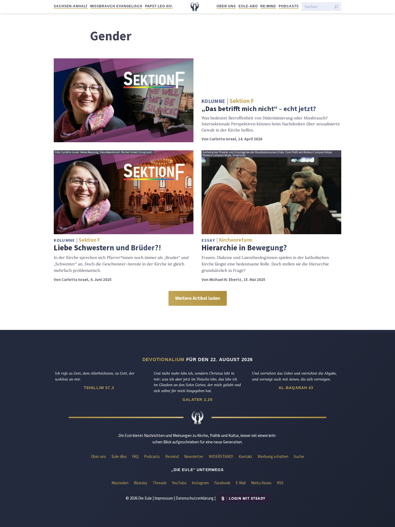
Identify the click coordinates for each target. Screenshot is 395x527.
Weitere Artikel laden (197, 298)
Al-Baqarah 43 (296, 388)
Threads (160, 482)
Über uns (226, 6)
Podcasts (289, 6)
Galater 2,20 (197, 399)
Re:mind (268, 6)
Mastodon (120, 482)
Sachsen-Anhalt (71, 6)
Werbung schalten (273, 456)
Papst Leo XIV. (159, 6)
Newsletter (193, 456)
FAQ (135, 456)
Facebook (222, 482)
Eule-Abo (248, 6)
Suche (299, 456)
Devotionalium (163, 359)
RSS (280, 482)
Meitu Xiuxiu (261, 482)
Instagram (200, 482)
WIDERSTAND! (221, 456)
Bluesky (140, 482)
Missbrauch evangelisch (116, 6)
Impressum (164, 498)
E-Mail (241, 482)
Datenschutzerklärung (195, 498)
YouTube (179, 482)
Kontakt (245, 456)
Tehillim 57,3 (99, 388)
